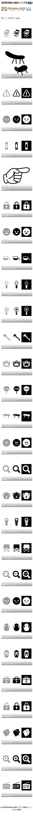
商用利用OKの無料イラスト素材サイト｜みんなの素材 (9, 3)
